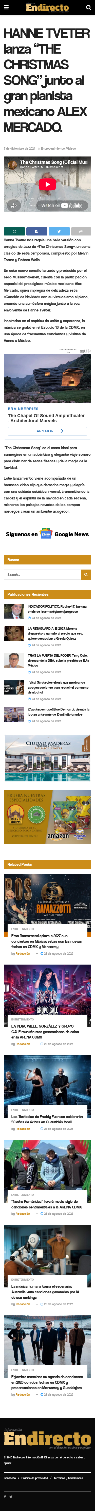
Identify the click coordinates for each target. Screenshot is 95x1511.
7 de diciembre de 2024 (19, 148)
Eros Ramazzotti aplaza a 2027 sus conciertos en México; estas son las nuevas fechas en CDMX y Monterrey (46, 941)
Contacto (10, 1478)
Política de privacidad (35, 1478)
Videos (71, 148)
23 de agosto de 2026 (58, 1394)
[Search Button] (86, 575)
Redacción (23, 953)
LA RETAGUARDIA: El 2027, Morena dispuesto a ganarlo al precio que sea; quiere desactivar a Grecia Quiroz (55, 633)
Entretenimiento (53, 148)
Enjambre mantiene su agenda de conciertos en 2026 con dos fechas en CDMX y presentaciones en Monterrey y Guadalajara (47, 1382)
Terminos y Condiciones (68, 1478)
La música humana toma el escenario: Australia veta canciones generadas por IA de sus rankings (45, 1292)
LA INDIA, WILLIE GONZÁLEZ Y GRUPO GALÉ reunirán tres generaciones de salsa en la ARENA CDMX (45, 1032)
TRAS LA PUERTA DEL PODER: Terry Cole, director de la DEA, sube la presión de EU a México (58, 660)
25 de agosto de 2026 (58, 953)
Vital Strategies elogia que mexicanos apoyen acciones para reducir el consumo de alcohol (58, 687)
